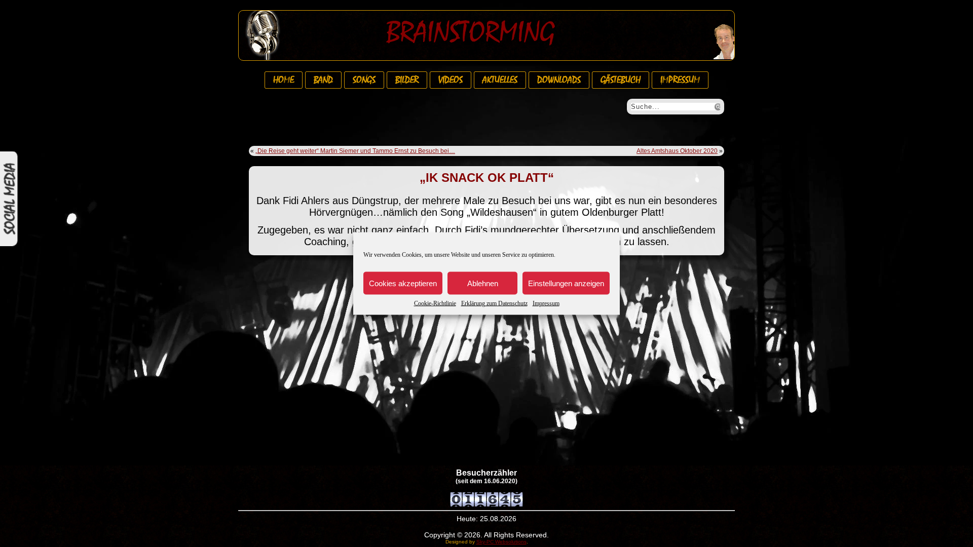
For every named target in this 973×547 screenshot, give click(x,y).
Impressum (546, 303)
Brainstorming (470, 32)
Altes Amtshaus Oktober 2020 (677, 150)
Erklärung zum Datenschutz (494, 303)
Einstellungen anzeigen (566, 283)
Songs (364, 80)
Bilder (407, 80)
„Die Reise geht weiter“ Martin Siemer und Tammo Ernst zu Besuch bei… (355, 150)
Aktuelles (499, 80)
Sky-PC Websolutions (501, 541)
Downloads (559, 80)
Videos (450, 80)
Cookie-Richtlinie (435, 303)
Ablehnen (482, 283)
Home (283, 80)
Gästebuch (621, 80)
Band (323, 80)
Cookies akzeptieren (403, 283)
